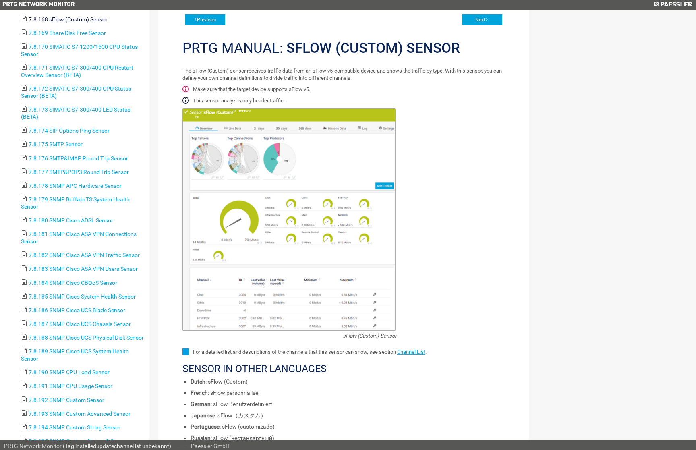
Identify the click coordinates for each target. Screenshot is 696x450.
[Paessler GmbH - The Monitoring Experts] (673, 5)
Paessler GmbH (210, 446)
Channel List (411, 352)
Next (480, 20)
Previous (206, 20)
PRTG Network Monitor (33, 446)
